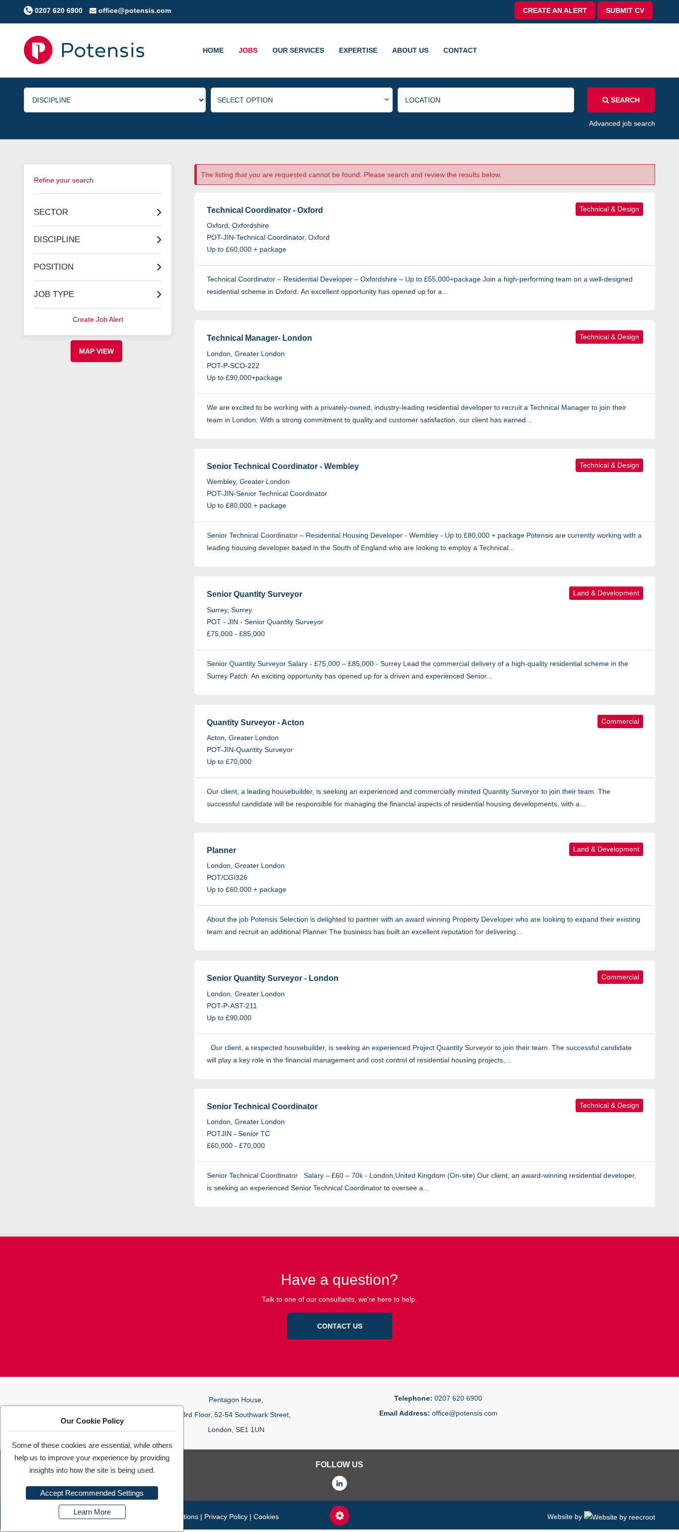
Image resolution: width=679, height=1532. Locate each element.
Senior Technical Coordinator (262, 1106)
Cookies (266, 1517)
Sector (51, 212)
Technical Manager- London (259, 338)
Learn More (92, 1512)
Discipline (57, 239)
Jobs (248, 50)
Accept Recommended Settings (92, 1493)
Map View (96, 351)
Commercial (620, 721)
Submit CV (625, 10)
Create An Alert (555, 10)
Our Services (298, 50)
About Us (410, 50)
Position (54, 267)
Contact (460, 50)
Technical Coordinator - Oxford (265, 210)
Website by (565, 1517)
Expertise (358, 50)
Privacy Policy (226, 1517)
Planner (221, 850)
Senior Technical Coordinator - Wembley (283, 466)
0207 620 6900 (58, 10)
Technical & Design (609, 209)
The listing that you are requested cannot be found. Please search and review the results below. (351, 175)
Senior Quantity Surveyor (254, 594)
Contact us (339, 1326)
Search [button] (624, 100)
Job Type (54, 294)
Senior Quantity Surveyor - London (273, 978)
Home (213, 50)
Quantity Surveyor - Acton (255, 722)
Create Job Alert (98, 319)
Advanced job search (622, 123)
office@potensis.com (133, 10)
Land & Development (606, 593)
